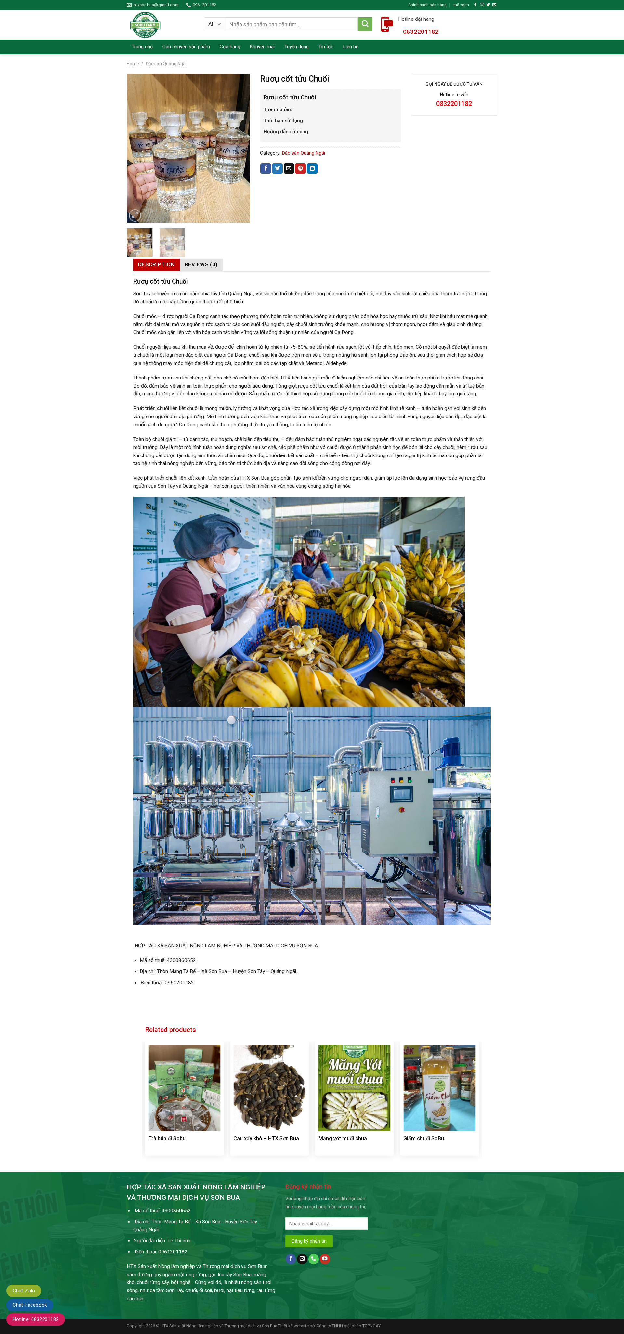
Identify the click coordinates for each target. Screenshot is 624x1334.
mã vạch (461, 4)
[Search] (365, 24)
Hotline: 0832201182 (36, 1319)
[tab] (156, 265)
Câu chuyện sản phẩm (186, 47)
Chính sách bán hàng (427, 4)
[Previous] (135, 148)
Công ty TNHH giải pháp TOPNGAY (349, 1325)
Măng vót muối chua (342, 1138)
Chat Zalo (24, 1291)
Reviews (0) (201, 264)
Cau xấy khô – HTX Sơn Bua (266, 1138)
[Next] (242, 148)
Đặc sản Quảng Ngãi (166, 63)
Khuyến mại (262, 47)
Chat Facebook (30, 1305)
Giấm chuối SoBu (423, 1138)
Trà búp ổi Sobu (167, 1138)
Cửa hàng (230, 47)
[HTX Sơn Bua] (160, 25)
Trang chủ (142, 47)
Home (133, 63)
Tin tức (325, 47)
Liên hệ (350, 47)
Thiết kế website (293, 1325)
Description (156, 264)
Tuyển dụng (296, 47)
